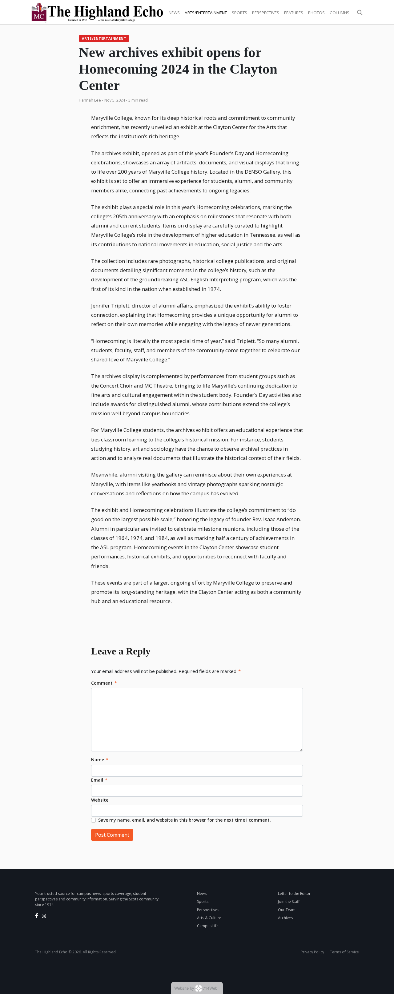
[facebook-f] (36, 915)
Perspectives (265, 12)
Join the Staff (289, 901)
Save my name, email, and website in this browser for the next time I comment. (184, 820)
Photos (316, 12)
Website (99, 800)
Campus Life (208, 925)
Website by (195, 988)
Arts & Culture (209, 917)
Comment (104, 683)
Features (293, 12)
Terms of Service (344, 952)
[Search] (360, 12)
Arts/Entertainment (206, 12)
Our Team (287, 909)
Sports (239, 12)
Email (99, 780)
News (174, 12)
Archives (285, 917)
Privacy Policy (312, 952)
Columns (339, 12)
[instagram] (44, 915)
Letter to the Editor (294, 893)
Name (99, 760)
